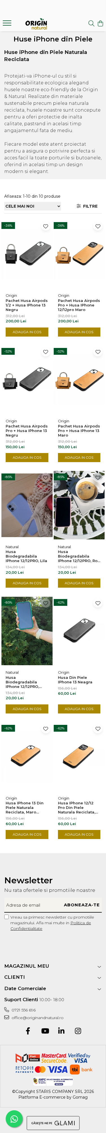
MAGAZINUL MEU (26, 966)
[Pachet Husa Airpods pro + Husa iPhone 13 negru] (27, 379)
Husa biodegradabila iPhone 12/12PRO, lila (26, 556)
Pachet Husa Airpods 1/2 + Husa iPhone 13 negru (27, 305)
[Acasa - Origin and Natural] (36, 24)
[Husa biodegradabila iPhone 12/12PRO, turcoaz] (27, 630)
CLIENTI (14, 977)
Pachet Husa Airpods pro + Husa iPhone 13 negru (27, 430)
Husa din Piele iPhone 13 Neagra (75, 679)
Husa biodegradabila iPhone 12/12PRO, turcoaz (22, 682)
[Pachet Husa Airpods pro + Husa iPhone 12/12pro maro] (79, 254)
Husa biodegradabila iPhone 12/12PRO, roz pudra (79, 556)
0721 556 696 (23, 1010)
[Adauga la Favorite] (45, 226)
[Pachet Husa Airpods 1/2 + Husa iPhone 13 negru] (27, 254)
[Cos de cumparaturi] (100, 23)
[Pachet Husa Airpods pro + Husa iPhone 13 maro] (79, 379)
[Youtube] (45, 1031)
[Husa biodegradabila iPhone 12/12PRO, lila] (27, 505)
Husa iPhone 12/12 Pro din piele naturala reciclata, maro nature (76, 807)
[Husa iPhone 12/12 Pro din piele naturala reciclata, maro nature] (79, 756)
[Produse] (8, 24)
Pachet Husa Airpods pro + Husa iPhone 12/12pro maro (79, 305)
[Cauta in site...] (91, 23)
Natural (12, 546)
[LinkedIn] (61, 1031)
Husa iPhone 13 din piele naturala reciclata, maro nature (25, 807)
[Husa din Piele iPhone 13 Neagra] (79, 630)
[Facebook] (28, 1031)
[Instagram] (78, 1031)
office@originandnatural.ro (37, 1017)
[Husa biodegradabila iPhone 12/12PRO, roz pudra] (79, 505)
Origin (11, 295)
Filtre (89, 206)
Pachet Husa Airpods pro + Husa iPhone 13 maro (79, 430)
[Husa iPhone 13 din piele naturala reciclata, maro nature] (27, 756)
